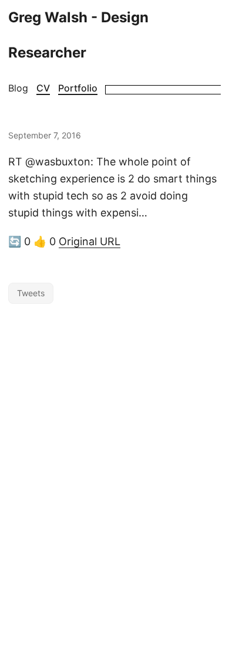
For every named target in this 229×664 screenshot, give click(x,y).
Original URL (89, 241)
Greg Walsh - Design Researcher (78, 35)
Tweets (31, 293)
